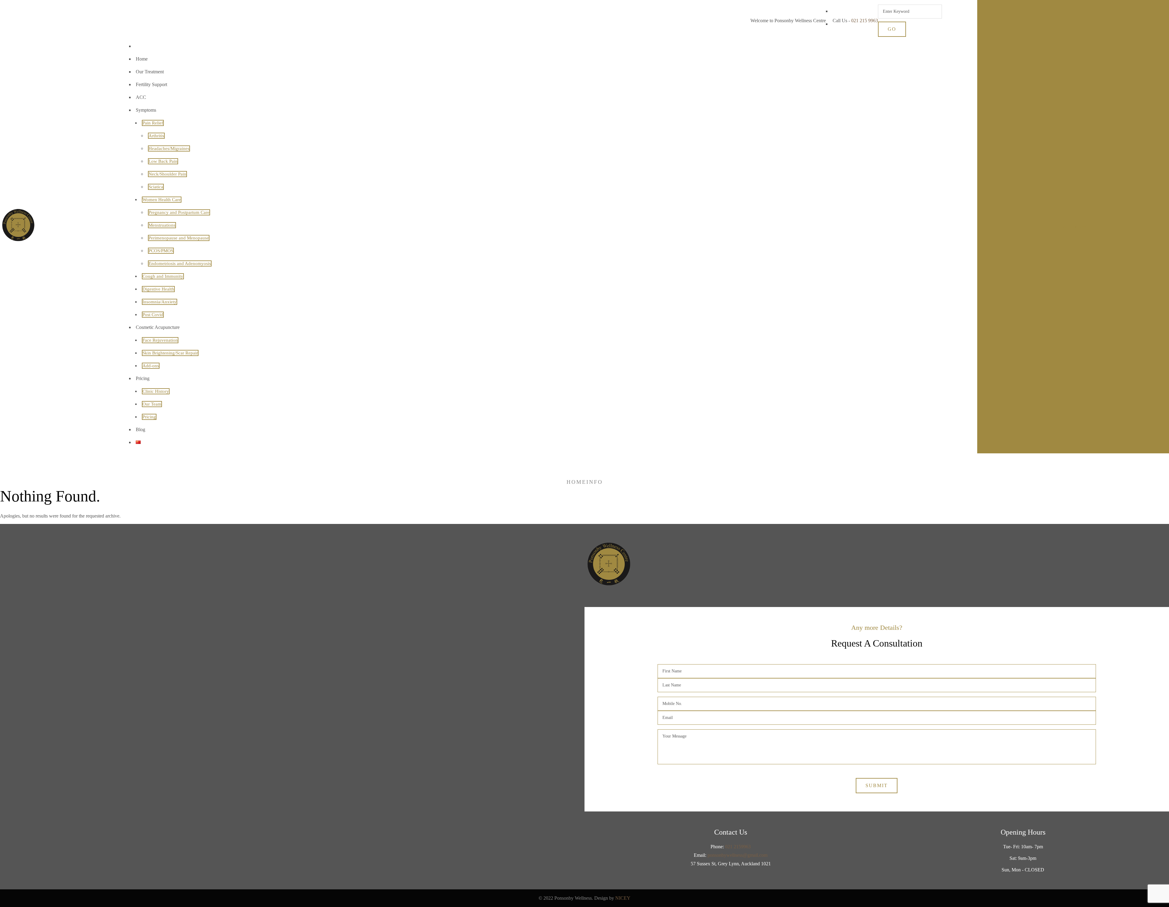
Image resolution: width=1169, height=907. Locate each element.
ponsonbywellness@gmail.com (737, 855)
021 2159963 (738, 846)
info (594, 482)
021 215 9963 (864, 20)
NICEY (622, 898)
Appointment (1075, 226)
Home (576, 482)
